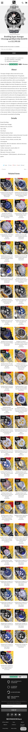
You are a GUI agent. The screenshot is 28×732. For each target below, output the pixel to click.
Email (23, 165)
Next (25, 169)
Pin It (15, 165)
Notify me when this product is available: (10, 46)
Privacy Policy (5, 728)
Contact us (14, 724)
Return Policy (14, 728)
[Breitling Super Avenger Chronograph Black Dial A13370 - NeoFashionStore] (10, 34)
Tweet (6, 165)
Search (22, 722)
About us (5, 724)
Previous (4, 169)
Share (10, 165)
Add (19, 165)
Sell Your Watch (5, 722)
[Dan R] (14, 3)
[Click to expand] (14, 19)
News (14, 722)
